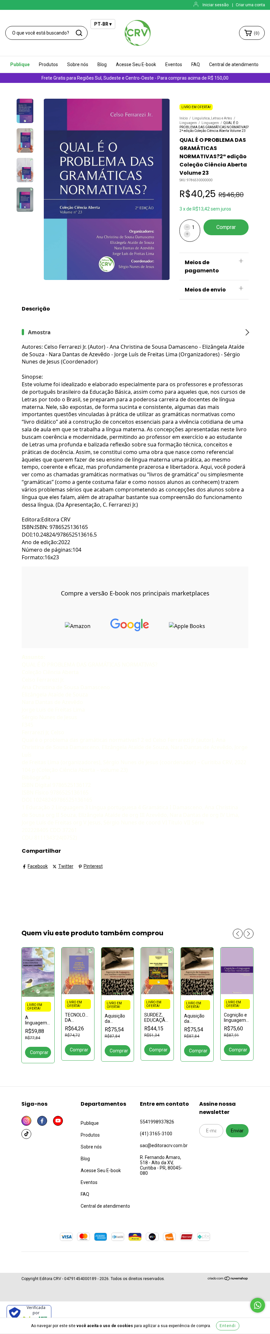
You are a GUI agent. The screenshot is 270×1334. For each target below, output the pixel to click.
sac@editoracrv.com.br (164, 1145)
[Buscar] (79, 33)
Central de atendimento (233, 64)
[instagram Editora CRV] (26, 1121)
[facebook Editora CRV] (42, 1121)
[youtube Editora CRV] (58, 1121)
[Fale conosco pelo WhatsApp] (257, 1305)
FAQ (195, 64)
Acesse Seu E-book (136, 64)
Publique (20, 64)
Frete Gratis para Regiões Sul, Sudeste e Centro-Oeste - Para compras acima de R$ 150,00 (135, 78)
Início (183, 118)
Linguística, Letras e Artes (212, 118)
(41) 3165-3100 (156, 1133)
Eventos (173, 64)
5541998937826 (157, 1121)
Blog (102, 64)
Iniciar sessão (215, 5)
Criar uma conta (250, 5)
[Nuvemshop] (228, 1279)
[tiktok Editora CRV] (26, 1134)
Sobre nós (77, 64)
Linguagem (188, 123)
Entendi (228, 1325)
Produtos (48, 64)
